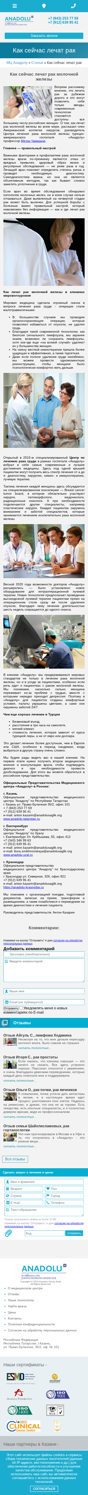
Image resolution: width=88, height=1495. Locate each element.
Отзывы (22, 1022)
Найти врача (17, 1306)
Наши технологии (21, 1300)
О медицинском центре (25, 1288)
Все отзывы (15, 1159)
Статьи (37, 63)
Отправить (11, 1008)
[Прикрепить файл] (8, 1233)
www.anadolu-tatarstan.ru (21, 819)
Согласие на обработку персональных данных (42, 1330)
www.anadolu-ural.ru (18, 855)
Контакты (14, 1318)
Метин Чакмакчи (33, 141)
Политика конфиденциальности (31, 1324)
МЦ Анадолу (17, 63)
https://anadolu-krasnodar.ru (23, 887)
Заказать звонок (44, 36)
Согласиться (44, 1488)
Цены (12, 1312)
